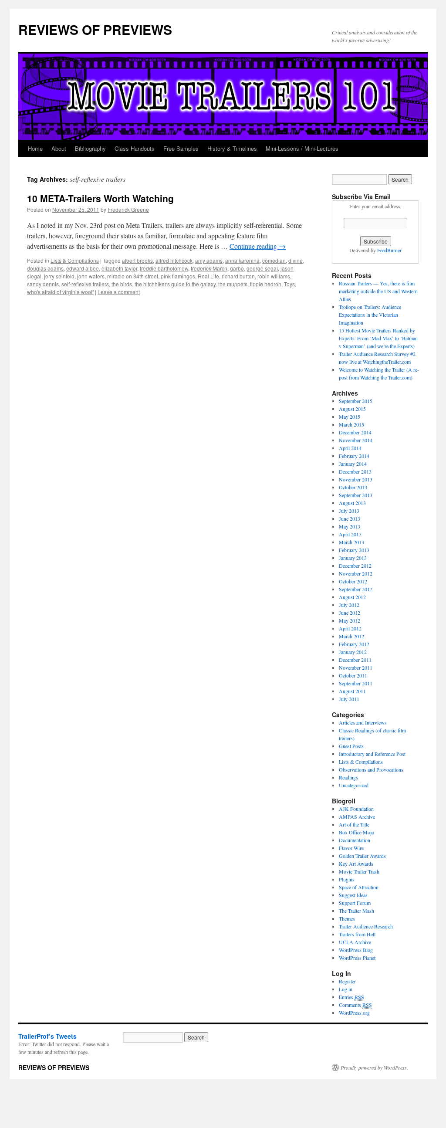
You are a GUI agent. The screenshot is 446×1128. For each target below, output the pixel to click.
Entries (351, 996)
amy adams (209, 260)
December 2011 (355, 659)
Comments (355, 1004)
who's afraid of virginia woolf (60, 291)
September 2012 (355, 589)
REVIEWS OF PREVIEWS (95, 29)
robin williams (273, 276)
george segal (262, 268)
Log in (345, 989)
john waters (91, 276)
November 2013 (355, 479)
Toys (289, 284)
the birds (122, 284)
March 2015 (351, 424)
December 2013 (355, 471)
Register (347, 981)
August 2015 (352, 408)
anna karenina (242, 260)
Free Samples (181, 148)
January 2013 (353, 557)
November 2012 (355, 573)
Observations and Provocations (371, 769)
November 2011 (355, 667)
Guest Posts (351, 745)
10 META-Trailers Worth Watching (100, 198)
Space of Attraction (358, 887)
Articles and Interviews (363, 722)
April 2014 (350, 447)
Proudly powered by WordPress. (374, 1067)
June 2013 (349, 518)
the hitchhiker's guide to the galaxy (175, 284)
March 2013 (351, 542)
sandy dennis (43, 284)
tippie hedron (265, 284)
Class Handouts (135, 148)
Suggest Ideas (353, 894)
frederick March (209, 268)
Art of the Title (354, 824)
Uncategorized (353, 785)
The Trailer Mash (356, 910)
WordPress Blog (356, 949)
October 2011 (353, 675)
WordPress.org (354, 1012)
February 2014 (354, 455)
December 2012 (355, 565)
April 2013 (350, 534)
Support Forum (355, 902)
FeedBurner (389, 250)
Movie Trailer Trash (359, 871)
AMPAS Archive (357, 816)
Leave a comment (119, 291)
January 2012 (353, 651)
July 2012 (349, 604)
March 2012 (351, 636)
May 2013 (349, 526)
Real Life (208, 276)
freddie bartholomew (164, 268)
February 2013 (354, 549)
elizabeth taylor (119, 268)
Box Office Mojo (356, 832)
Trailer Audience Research (366, 926)
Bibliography (90, 148)
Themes (347, 918)
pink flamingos (178, 276)
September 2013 (355, 494)
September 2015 (355, 400)
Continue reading (258, 246)
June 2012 (349, 612)
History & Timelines (232, 148)
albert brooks (137, 260)
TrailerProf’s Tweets (47, 1036)
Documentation (354, 840)
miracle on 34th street (132, 276)
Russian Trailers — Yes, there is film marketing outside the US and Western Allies (378, 291)
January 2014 (353, 463)
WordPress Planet (357, 957)
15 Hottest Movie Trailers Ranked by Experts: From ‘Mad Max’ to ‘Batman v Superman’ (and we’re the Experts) (378, 338)
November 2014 (355, 440)
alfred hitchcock (174, 260)
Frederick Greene (128, 209)
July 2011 (349, 698)
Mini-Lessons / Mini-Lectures (302, 148)
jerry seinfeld (59, 276)
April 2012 (350, 628)
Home (35, 148)
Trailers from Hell (357, 934)
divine (295, 260)
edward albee (82, 268)
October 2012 (353, 581)
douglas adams (45, 268)
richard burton (238, 276)
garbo (237, 268)
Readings (348, 777)
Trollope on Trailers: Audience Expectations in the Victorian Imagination (370, 314)
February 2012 (354, 643)
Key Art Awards (356, 863)
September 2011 (355, 683)
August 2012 (352, 596)
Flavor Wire (351, 847)
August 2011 (352, 691)
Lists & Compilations (75, 260)
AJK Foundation (356, 808)
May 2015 (349, 416)
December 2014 (355, 432)
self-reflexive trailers (85, 284)
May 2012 (349, 620)
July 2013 (349, 510)
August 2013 (352, 502)
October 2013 (353, 487)
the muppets (232, 284)
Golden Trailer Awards (362, 855)
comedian (274, 260)
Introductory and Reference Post (372, 753)
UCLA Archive (355, 941)
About (58, 148)
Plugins (347, 879)
